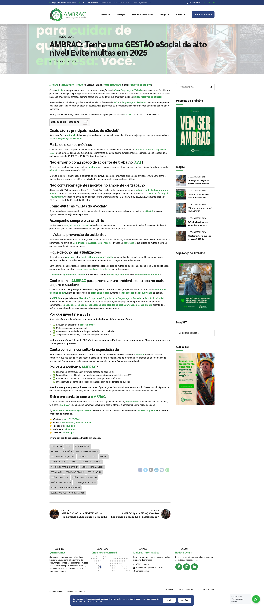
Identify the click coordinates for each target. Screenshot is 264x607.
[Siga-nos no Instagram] (186, 566)
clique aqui (69, 426)
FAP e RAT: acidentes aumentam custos (197, 223)
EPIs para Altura (82, 446)
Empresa (105, 14)
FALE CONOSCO (186, 590)
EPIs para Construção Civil (63, 457)
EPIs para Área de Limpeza (87, 451)
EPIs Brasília (56, 446)
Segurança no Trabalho (132, 90)
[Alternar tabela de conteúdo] (84, 122)
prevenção (129, 243)
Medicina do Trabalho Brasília (64, 467)
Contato (180, 14)
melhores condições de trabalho (94, 269)
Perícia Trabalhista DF (61, 483)
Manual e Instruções (142, 14)
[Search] (211, 87)
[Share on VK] (162, 470)
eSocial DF (73, 462)
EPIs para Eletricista (88, 457)
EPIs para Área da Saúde (61, 451)
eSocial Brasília (58, 462)
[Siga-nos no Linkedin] (194, 566)
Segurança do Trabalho (72, 85)
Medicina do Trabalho (91, 462)
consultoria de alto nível (139, 85)
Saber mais (97, 601)
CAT (138, 162)
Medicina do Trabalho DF (92, 467)
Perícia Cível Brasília (75, 472)
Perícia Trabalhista (59, 477)
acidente (93, 167)
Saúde (115, 90)
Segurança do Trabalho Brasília (65, 488)
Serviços (121, 14)
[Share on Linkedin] (156, 470)
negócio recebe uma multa (78, 225)
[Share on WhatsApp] (167, 470)
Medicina (54, 85)
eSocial (59, 90)
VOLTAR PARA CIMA (206, 590)
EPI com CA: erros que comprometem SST (198, 196)
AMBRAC (62, 36)
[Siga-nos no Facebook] (178, 566)
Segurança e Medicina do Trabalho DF (67, 493)
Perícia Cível (56, 472)
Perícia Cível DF (94, 472)
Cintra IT (81, 591)
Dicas (71, 36)
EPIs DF (68, 446)
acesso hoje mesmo (111, 85)
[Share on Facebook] (140, 470)
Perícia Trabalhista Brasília (84, 477)
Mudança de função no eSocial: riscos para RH (198, 182)
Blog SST (164, 14)
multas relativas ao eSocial (147, 97)
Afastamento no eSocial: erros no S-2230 (199, 237)
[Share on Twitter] (145, 470)
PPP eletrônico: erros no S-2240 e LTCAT (200, 210)
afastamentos (87, 324)
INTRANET (170, 590)
